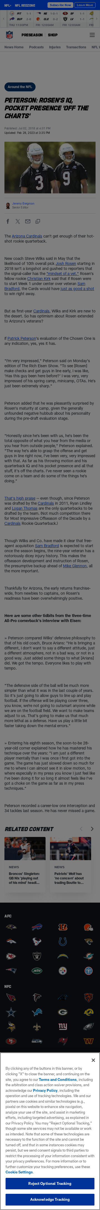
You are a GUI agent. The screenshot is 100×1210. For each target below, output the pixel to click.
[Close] (93, 1060)
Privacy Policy (45, 1090)
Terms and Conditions (58, 1079)
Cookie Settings (19, 1172)
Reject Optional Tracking (49, 1183)
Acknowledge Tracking (50, 1199)
